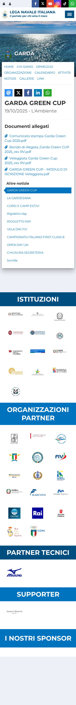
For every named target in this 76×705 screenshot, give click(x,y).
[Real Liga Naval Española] (14, 531)
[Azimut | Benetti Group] (14, 615)
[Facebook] (35, 3)
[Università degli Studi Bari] (37, 335)
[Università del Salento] (15, 373)
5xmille (12, 260)
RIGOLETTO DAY (19, 221)
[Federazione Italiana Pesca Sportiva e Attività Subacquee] (37, 457)
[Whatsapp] (72, 3)
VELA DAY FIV (17, 229)
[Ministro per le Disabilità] (60, 317)
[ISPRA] (14, 494)
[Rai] (37, 513)
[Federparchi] (14, 476)
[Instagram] (57, 3)
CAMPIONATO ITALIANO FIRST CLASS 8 (35, 237)
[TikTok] (65, 3)
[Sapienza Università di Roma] (15, 335)
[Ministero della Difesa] (15, 317)
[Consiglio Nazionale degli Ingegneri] (37, 438)
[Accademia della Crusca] (14, 438)
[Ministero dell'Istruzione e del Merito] (60, 354)
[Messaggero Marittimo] (61, 494)
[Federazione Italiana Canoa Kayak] (61, 438)
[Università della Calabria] (15, 354)
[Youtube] (50, 3)
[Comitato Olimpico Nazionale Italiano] (37, 531)
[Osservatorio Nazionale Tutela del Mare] (14, 513)
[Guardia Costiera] (15, 391)
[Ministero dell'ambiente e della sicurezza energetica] (37, 373)
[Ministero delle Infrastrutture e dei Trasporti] (37, 354)
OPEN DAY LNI (17, 245)
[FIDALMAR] (37, 476)
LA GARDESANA (19, 198)
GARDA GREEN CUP (22, 190)
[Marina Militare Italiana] (60, 373)
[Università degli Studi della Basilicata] (60, 335)
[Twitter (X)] (42, 3)
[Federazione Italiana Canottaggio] (14, 457)
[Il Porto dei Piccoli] (61, 476)
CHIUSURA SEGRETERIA (25, 252)
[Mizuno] (14, 573)
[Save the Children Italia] (61, 513)
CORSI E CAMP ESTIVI (23, 206)
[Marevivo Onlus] (37, 494)
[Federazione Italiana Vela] (61, 457)
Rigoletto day (17, 213)
